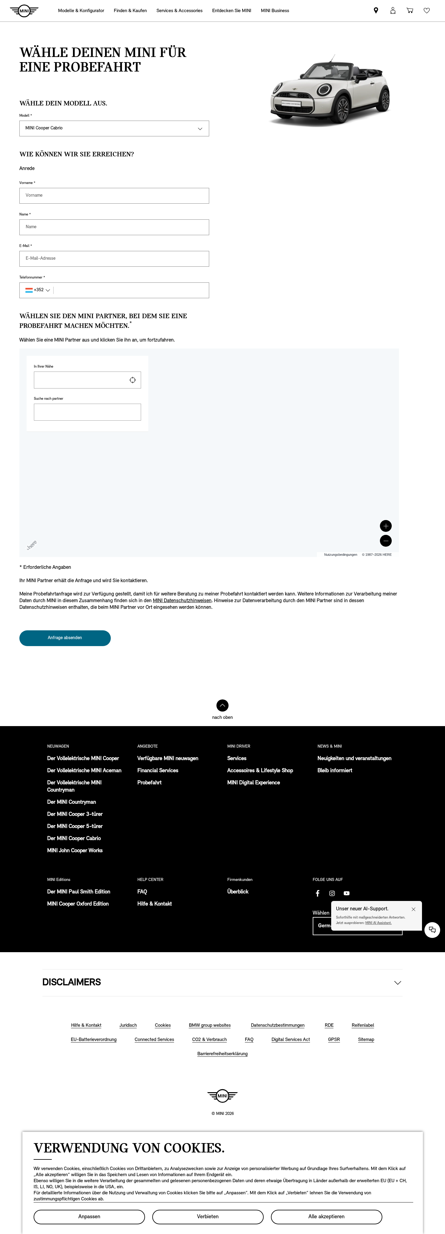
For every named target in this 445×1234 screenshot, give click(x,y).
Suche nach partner (48, 399)
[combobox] (87, 380)
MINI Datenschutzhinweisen (182, 600)
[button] (386, 526)
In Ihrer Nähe (43, 367)
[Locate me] (132, 380)
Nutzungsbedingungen (340, 554)
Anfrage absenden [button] (65, 638)
